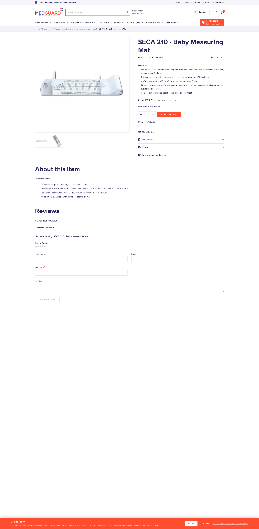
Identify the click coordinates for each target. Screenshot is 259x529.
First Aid (103, 22)
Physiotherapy (153, 22)
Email (134, 253)
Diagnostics (59, 22)
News (197, 2)
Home (177, 2)
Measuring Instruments (64, 29)
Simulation (171, 22)
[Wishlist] (215, 12)
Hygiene (117, 22)
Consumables (41, 22)
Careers (207, 2)
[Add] (153, 114)
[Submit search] (127, 12)
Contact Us (218, 2)
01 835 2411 (138, 13)
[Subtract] (141, 114)
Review (39, 280)
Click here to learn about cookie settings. (230, 524)
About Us (187, 2)
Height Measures (83, 29)
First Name (40, 253)
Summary (40, 267)
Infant (94, 29)
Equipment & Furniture (82, 22)
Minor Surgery (133, 22)
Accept (191, 523)
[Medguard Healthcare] (49, 12)
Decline (205, 523)
